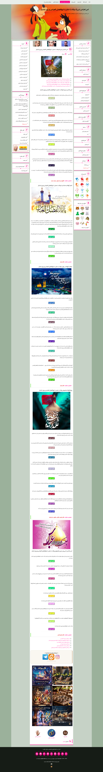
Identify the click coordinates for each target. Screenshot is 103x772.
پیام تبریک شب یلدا (23, 143)
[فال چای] (62, 716)
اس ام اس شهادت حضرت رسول (82, 64)
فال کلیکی (86, 144)
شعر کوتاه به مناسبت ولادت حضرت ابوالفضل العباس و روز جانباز (58, 81)
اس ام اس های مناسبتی (65, 2)
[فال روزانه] (42, 676)
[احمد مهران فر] (66, 44)
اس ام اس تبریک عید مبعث (83, 51)
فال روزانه (73, 2)
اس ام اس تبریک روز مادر (65, 644)
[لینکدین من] (37, 753)
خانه (89, 2)
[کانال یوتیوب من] (40, 753)
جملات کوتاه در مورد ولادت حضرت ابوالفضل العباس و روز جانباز (58, 82)
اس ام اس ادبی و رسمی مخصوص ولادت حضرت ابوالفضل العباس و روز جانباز (56, 86)
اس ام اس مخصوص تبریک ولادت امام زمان (82, 60)
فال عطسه (25, 160)
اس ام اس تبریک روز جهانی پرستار (82, 48)
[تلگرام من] (62, 753)
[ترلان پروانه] (51, 44)
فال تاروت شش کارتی (23, 71)
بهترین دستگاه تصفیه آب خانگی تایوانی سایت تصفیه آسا (21, 100)
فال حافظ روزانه (24, 137)
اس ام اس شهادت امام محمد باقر (82, 57)
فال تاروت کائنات (23, 57)
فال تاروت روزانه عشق (22, 83)
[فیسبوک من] (58, 753)
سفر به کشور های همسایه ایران (21, 112)
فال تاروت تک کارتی (23, 60)
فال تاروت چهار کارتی (23, 65)
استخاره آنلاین (56, 2)
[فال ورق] (42, 716)
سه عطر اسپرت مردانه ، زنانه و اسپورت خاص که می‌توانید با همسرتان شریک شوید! (21, 105)
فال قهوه (86, 95)
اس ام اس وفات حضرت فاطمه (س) (63, 642)
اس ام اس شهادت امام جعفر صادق (63, 646)
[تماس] (51, 753)
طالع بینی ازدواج (85, 121)
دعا (87, 134)
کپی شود (51, 98)
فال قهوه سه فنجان (84, 98)
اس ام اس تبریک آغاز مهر (65, 639)
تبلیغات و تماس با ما (47, 2)
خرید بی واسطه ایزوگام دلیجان (21, 121)
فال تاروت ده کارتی (23, 77)
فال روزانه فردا (24, 171)
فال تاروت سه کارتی (23, 62)
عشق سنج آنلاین (85, 155)
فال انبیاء (86, 84)
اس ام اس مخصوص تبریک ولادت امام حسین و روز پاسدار (59, 640)
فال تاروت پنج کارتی (23, 68)
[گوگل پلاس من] (44, 753)
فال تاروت (79, 2)
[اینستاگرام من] (55, 753)
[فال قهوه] (62, 696)
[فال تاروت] (62, 676)
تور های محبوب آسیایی (22, 109)
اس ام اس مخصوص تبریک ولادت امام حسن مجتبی (60, 647)
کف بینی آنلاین (85, 111)
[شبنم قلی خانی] (37, 44)
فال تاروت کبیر (24, 51)
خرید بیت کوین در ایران (22, 118)
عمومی (64, 741)
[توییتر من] (47, 753)
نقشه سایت (46, 762)
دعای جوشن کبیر (85, 131)
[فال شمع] (42, 696)
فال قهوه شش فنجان (84, 101)
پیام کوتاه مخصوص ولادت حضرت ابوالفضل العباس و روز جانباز (58, 84)
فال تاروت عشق (24, 80)
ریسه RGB (86, 165)
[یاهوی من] (66, 753)
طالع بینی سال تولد (84, 227)
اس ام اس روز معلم (84, 54)
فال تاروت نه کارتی (23, 74)
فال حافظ (85, 2)
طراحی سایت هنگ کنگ (22, 115)
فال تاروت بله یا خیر (23, 86)
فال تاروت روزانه (24, 48)
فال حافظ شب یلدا (23, 140)
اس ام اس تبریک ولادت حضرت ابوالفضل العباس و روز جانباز (65, 9)
